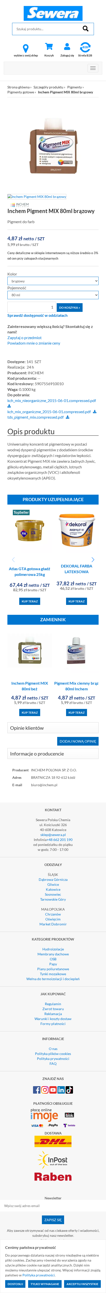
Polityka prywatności (53, 1058)
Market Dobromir (53, 924)
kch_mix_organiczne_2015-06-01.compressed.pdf (49, 411)
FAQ (53, 1063)
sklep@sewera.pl (53, 835)
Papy (53, 964)
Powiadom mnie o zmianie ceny (33, 343)
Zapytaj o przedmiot (24, 337)
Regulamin (53, 1004)
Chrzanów (53, 914)
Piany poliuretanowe (53, 969)
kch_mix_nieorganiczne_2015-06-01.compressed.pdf (51, 400)
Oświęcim (53, 919)
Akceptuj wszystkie (82, 1284)
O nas (53, 1049)
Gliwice (53, 884)
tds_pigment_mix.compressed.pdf (35, 417)
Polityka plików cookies (53, 1053)
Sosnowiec (53, 894)
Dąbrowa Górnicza (53, 879)
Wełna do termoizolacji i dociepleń (53, 979)
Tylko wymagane (45, 1284)
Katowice (53, 889)
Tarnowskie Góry (53, 899)
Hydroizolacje (53, 949)
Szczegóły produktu (48, 87)
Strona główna (18, 87)
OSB (53, 959)
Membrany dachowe (53, 954)
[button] (92, 559)
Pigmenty (74, 87)
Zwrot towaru (53, 1009)
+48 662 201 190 (59, 839)
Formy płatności (53, 1024)
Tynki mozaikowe (53, 974)
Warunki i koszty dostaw (53, 1019)
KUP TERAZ (30, 601)
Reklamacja (53, 1014)
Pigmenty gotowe (20, 92)
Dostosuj (15, 1284)
